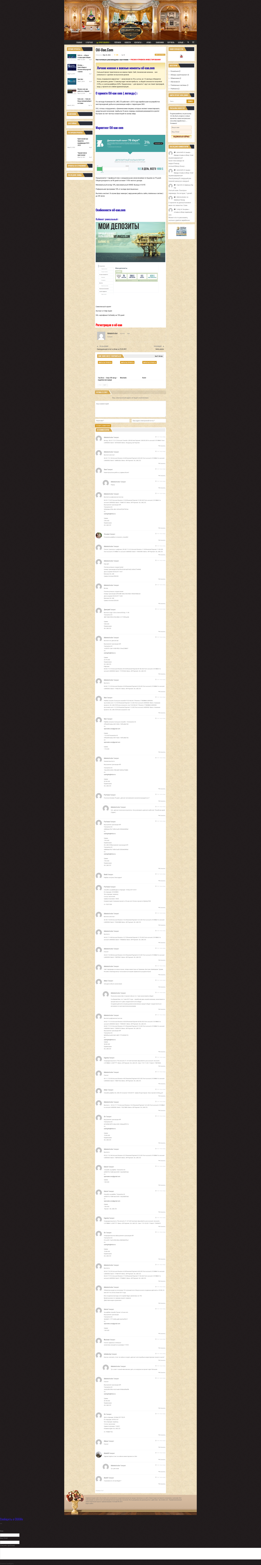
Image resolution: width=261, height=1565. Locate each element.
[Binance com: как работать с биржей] (71, 91)
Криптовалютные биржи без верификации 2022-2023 (84, 142)
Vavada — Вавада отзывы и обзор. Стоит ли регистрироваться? (181, 155)
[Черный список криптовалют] (71, 155)
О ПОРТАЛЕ (89, 42)
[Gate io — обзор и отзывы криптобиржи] (71, 57)
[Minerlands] (130, 368)
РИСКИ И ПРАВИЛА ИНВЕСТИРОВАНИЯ (146, 60)
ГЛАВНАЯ (79, 42)
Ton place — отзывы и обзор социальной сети (180, 212)
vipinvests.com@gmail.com (112, 728)
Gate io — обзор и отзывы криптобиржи (84, 56)
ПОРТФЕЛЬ (170, 42)
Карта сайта (89, 1503)
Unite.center (160, 349)
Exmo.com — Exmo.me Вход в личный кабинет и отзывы (85, 101)
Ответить (162, 446)
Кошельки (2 (175, 71)
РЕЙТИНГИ (117, 42)
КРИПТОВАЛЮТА (104, 42)
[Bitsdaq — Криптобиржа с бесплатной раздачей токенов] (71, 67)
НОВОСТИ (128, 42)
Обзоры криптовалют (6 (180, 75)
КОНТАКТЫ (137, 42)
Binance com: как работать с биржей (83, 90)
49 (124, 55)
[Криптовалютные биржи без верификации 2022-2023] (71, 141)
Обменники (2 (176, 78)
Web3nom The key (179, 200)
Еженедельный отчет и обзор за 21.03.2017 (112, 349)
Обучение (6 (175, 82)
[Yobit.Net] (71, 81)
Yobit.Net (80, 79)
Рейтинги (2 (175, 89)
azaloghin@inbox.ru (110, 514)
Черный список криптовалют (82, 154)
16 (91, 105)
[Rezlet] (152, 368)
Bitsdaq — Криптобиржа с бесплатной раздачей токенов (84, 68)
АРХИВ (149, 42)
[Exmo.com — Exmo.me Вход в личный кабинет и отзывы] (71, 101)
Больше (180, 42)
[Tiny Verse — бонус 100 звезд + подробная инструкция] (108, 368)
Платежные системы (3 (179, 85)
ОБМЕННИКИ (160, 42)
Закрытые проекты (160, 54)
